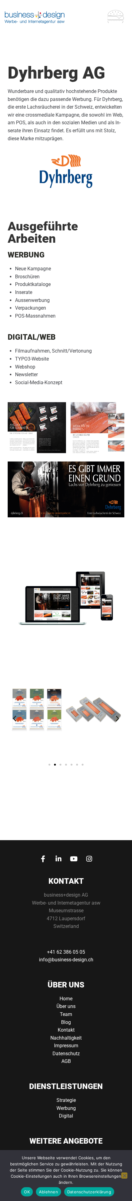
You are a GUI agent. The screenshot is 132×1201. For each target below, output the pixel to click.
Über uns (66, 1006)
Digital (66, 1116)
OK (27, 1191)
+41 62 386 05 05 (66, 952)
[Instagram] (89, 858)
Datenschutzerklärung (89, 1191)
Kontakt (66, 1030)
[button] (14, 718)
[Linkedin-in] (58, 858)
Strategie (66, 1100)
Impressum (66, 1045)
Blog (66, 1022)
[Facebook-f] (43, 858)
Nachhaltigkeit (66, 1038)
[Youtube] (73, 858)
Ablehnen (48, 1191)
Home (66, 999)
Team (66, 1014)
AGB (66, 1061)
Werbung (66, 1108)
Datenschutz (66, 1053)
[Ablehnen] (124, 1175)
